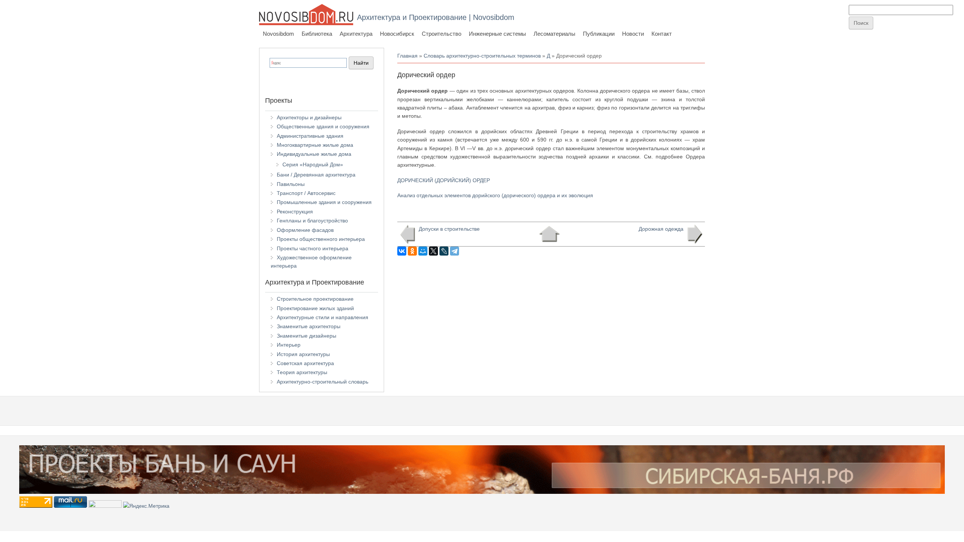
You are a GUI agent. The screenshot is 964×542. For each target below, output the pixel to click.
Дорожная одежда (661, 229)
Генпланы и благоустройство (312, 221)
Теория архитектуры (302, 372)
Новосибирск (397, 33)
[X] (433, 251)
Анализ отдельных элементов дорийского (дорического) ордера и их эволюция (495, 195)
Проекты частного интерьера (312, 248)
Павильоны (291, 184)
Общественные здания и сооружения (323, 126)
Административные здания (310, 136)
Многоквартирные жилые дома (315, 145)
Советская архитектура (305, 363)
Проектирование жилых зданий (315, 308)
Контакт (661, 33)
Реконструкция (295, 212)
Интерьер (288, 345)
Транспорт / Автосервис (306, 193)
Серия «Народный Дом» (312, 164)
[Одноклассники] (412, 251)
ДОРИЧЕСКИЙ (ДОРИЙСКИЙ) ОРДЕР (443, 180)
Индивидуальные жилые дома (314, 154)
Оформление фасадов (305, 230)
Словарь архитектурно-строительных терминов (482, 56)
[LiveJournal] (443, 251)
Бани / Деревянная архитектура (316, 175)
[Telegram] (454, 251)
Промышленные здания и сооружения (324, 202)
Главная (407, 56)
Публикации (599, 33)
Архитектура (356, 33)
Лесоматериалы (554, 33)
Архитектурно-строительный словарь (322, 382)
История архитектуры (303, 354)
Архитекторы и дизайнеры (309, 117)
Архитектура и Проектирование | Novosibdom (435, 17)
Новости (633, 33)
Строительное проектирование (315, 299)
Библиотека (317, 33)
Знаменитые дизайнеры (306, 336)
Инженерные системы (497, 33)
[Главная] (306, 14)
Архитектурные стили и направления (322, 317)
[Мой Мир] (422, 251)
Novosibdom (278, 33)
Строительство (441, 33)
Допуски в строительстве (449, 229)
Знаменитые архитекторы (308, 326)
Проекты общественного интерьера (321, 239)
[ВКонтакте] (401, 251)
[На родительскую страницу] (549, 234)
